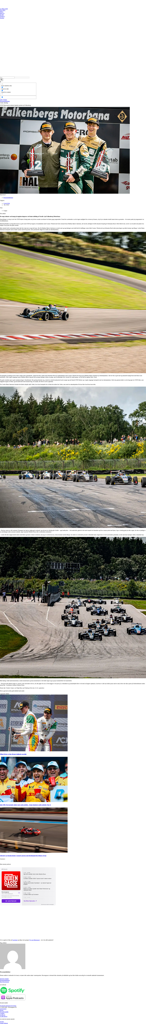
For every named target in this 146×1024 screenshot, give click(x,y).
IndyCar (2, 13)
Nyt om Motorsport (34, 940)
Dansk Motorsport (11, 24)
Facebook (15, 940)
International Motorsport (14, 29)
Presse (1, 1010)
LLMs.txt (2, 1015)
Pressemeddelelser (11, 50)
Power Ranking (9, 40)
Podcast (6, 45)
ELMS (2, 15)
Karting (2, 18)
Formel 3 (2, 16)
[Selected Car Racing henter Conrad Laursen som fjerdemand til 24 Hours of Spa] (34, 852)
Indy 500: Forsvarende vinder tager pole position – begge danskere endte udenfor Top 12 (25, 805)
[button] (0, 0)
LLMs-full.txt (3, 1016)
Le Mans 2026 (4, 8)
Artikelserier (8, 34)
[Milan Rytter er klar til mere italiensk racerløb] (34, 751)
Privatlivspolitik (4, 1012)
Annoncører (3, 1008)
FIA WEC (2, 10)
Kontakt (5, 71)
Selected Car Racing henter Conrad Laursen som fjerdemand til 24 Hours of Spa (23, 855)
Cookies (2, 1013)
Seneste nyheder (4, 978)
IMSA (1, 12)
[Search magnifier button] (1, 79)
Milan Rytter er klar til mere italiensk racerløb (13, 754)
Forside (5, 63)
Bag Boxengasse (9, 67)
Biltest (5, 56)
